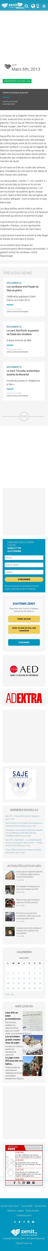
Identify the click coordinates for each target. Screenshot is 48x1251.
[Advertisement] (24, 36)
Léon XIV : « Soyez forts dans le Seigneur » (22, 816)
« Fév (7, 994)
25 (8, 988)
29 (29, 988)
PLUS (24, 416)
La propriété (27, 1206)
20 (19, 983)
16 (35, 978)
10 (40, 973)
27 (19, 988)
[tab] (15, 1148)
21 (24, 983)
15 (29, 978)
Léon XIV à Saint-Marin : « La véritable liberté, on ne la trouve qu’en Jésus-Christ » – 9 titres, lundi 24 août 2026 (24, 843)
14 (24, 978)
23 (35, 983)
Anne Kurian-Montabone (17, 312)
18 (8, 983)
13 (19, 978)
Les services (40, 1206)
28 (24, 988)
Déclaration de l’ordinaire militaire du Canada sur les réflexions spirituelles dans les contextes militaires (23, 833)
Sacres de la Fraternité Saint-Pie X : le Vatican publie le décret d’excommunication (29, 874)
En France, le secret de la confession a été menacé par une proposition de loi (28, 915)
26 (13, 988)
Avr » (13, 994)
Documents (14, 282)
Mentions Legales (15, 1210)
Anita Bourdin (9, 104)
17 (40, 978)
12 (13, 978)
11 (8, 978)
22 (29, 983)
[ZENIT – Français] (13, 5)
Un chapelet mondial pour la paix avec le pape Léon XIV (28, 887)
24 (40, 983)
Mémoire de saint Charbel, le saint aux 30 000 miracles (28, 901)
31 (40, 988)
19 (13, 983)
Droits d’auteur (32, 1210)
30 (35, 988)
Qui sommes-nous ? (10, 1206)
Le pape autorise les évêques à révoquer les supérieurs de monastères (29, 930)
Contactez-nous (24, 1215)
